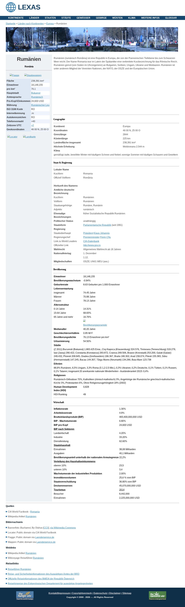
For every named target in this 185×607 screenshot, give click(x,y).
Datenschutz (100, 593)
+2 (32, 125)
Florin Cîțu (105, 237)
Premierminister (91, 237)
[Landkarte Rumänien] (29, 137)
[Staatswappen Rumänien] (32, 75)
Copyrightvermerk (82, 593)
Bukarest (35, 93)
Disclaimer (115, 593)
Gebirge (101, 18)
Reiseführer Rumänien (19, 569)
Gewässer (83, 18)
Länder (34, 18)
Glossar (171, 18)
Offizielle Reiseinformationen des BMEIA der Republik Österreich (41, 579)
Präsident (88, 233)
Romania (35, 511)
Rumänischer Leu (40, 105)
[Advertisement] (27, 160)
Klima (132, 18)
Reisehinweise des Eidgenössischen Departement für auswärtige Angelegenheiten (50, 583)
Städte (66, 18)
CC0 (46, 528)
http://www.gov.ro (92, 245)
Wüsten (117, 18)
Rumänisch (37, 97)
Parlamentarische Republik (97, 225)
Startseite (10, 23)
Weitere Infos (150, 18)
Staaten (50, 18)
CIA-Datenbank (91, 241)
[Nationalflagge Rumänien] (14, 75)
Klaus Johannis (102, 233)
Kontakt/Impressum (59, 593)
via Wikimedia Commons (63, 528)
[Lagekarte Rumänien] (12, 137)
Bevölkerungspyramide (95, 325)
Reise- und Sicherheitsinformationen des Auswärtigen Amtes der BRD (43, 574)
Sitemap (126, 593)
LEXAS (29, 7)
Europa (50, 23)
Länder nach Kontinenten (31, 23)
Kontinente (16, 18)
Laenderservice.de (44, 537)
